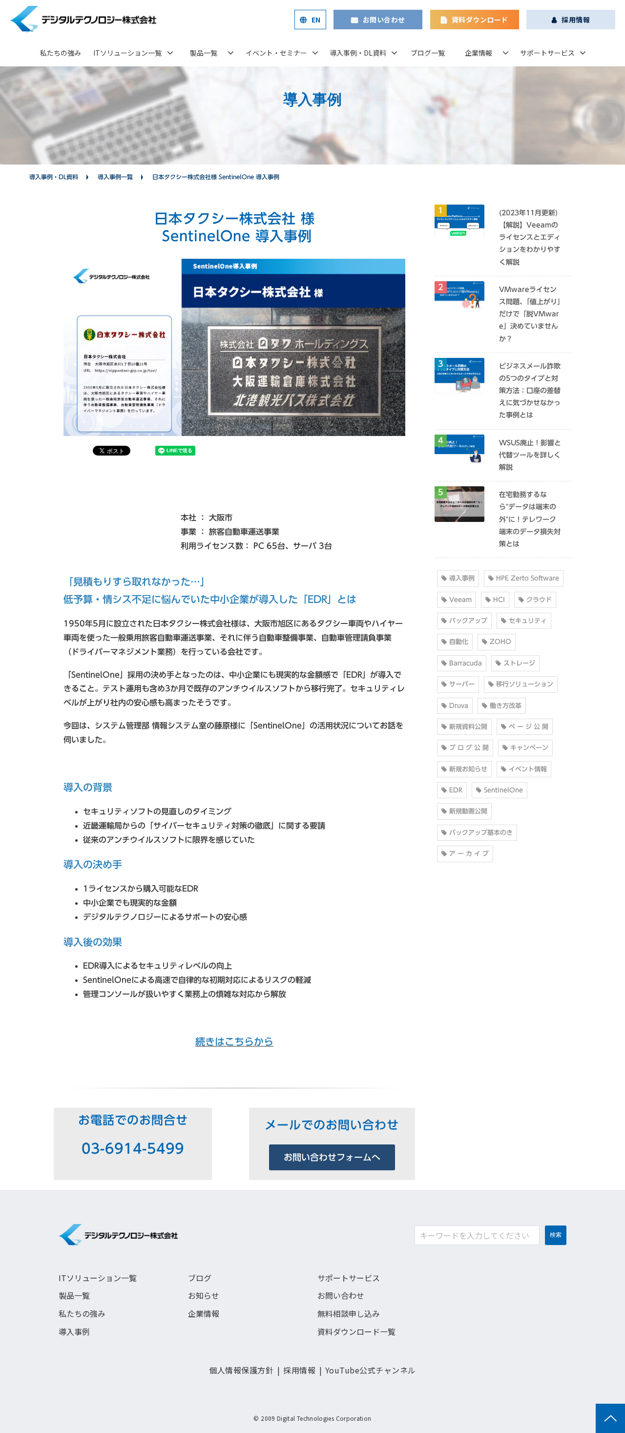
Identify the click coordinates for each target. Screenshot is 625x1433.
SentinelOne (503, 790)
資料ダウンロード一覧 (356, 1331)
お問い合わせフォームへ (332, 1157)
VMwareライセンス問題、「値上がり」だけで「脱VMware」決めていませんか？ (530, 314)
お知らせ (203, 1295)
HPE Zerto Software (527, 578)
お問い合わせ (384, 19)
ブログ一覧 (428, 53)
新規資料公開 (468, 727)
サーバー (462, 684)
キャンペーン (529, 748)
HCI (499, 600)
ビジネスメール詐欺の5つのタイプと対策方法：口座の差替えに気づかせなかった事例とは (530, 391)
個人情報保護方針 (241, 1370)
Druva (458, 706)
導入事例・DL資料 (358, 53)
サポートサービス (547, 53)
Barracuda (465, 663)
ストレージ (519, 663)
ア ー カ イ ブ (469, 854)
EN (316, 19)
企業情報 (478, 53)
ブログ (199, 1278)
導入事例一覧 (115, 177)
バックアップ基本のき (481, 833)
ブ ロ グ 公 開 (469, 748)
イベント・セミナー (276, 53)
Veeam (460, 600)
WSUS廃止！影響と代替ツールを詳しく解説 (530, 455)
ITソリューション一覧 (127, 53)
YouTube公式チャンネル (370, 1370)
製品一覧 (203, 53)
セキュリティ (528, 621)
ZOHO (500, 642)
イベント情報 (528, 769)
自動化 (458, 642)
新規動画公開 (468, 811)
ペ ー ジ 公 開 (528, 727)
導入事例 (462, 578)
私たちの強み (60, 53)
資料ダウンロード (480, 19)
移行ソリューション (524, 684)
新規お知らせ (468, 769)
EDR (455, 790)
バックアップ (468, 621)
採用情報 (576, 19)
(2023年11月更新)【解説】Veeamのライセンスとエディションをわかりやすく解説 (530, 237)
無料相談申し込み (348, 1313)
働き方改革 (505, 706)
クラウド (539, 600)
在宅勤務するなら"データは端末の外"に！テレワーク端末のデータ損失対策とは (530, 519)
